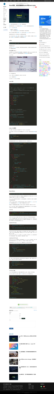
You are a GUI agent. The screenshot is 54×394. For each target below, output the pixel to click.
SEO (44, 64)
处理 (16, 29)
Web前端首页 (11, 3)
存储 (17, 32)
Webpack (4, 15)
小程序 (49, 67)
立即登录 (29, 388)
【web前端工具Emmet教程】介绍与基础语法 (45, 47)
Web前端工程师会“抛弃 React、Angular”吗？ (27, 343)
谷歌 (47, 71)
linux (40, 71)
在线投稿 (32, 386)
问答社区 (4, 24)
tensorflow (42, 71)
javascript (14, 47)
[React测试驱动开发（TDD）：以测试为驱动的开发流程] (13, 369)
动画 (46, 68)
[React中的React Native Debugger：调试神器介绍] (13, 362)
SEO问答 (49, 68)
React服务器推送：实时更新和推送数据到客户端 (27, 351)
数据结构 (26, 53)
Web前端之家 (19, 307)
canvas (43, 70)
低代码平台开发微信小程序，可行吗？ (44, 37)
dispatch (27, 32)
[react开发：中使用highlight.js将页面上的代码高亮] (13, 339)
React (14, 3)
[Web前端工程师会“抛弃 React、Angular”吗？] (13, 346)
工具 (25, 37)
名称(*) (20, 313)
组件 (14, 27)
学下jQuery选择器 (42, 44)
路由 (13, 37)
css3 (45, 64)
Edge (41, 75)
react (19, 24)
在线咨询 (29, 387)
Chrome (40, 70)
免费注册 (32, 388)
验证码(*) (20, 318)
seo (46, 63)
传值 (19, 52)
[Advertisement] (45, 10)
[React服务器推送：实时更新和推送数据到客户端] (13, 354)
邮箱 (19, 315)
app (39, 75)
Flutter (4, 16)
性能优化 (40, 74)
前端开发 (43, 74)
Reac (10, 27)
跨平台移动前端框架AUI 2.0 (43, 42)
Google (42, 67)
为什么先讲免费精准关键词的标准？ (44, 28)
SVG (40, 64)
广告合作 (29, 386)
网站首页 (4, 6)
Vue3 (42, 63)
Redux (10, 24)
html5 (40, 63)
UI (10, 30)
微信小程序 (49, 63)
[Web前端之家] (4, 4)
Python (44, 75)
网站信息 (32, 385)
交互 (18, 30)
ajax (6, 15)
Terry (16, 307)
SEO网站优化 (46, 67)
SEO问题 (44, 68)
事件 (34, 131)
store (20, 32)
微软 (49, 74)
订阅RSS (32, 387)
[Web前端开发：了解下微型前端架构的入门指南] (13, 377)
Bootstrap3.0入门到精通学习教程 (44, 52)
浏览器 (46, 75)
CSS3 (45, 71)
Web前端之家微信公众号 (41, 386)
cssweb (49, 70)
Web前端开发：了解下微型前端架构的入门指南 (27, 374)
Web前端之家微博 (44, 386)
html (47, 64)
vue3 (42, 64)
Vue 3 (40, 67)
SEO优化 (46, 70)
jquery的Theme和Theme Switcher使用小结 (45, 57)
